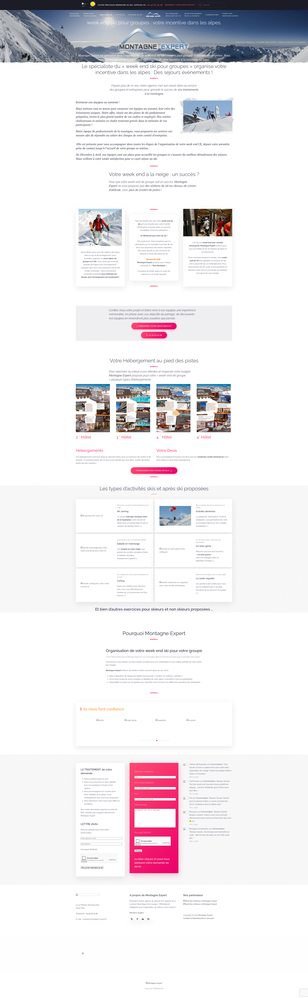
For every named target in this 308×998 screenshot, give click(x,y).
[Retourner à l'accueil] (154, 15)
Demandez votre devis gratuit (155, 326)
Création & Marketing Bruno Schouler (198, 918)
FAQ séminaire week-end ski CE (173, 15)
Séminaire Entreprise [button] (75, 15)
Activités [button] (120, 15)
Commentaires (212, 15)
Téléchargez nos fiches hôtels (152, 470)
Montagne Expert (205, 915)
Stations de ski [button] (135, 15)
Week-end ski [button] (106, 15)
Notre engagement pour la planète (193, 15)
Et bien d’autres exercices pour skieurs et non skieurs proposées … (154, 609)
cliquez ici (150, 859)
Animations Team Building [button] (89, 15)
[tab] (140, 740)
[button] (207, 116)
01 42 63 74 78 (155, 335)
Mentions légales (137, 913)
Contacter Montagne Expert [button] (230, 15)
